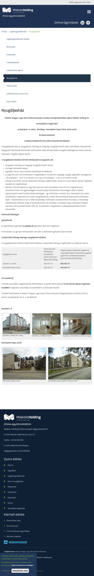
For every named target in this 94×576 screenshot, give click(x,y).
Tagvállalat (12, 471)
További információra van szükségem (22, 565)
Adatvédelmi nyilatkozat (42, 558)
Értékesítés (11, 55)
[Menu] (89, 12)
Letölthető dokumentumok (17, 94)
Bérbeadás (10, 47)
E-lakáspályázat (12, 63)
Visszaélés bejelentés (16, 508)
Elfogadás (6, 571)
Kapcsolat (12, 498)
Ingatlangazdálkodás (18, 32)
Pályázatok (12, 487)
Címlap (4, 32)
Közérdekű (12, 492)
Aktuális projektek (13, 537)
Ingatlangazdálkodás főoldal (17, 39)
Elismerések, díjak (13, 521)
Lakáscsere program (14, 70)
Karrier (10, 503)
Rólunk (10, 465)
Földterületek (11, 86)
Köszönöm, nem (20, 571)
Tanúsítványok (12, 526)
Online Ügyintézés (66, 22)
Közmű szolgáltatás (15, 482)
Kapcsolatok (11, 102)
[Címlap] (18, 12)
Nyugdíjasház (11, 78)
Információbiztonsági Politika (17, 531)
